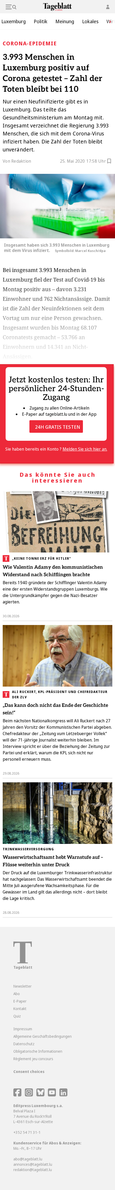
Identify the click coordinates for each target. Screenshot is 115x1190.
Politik (40, 21)
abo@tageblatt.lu (27, 1158)
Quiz (17, 1016)
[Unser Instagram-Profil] (29, 1094)
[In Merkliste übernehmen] (109, 162)
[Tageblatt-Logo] (22, 961)
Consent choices (28, 1071)
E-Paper (19, 1001)
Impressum (22, 1028)
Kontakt (19, 1008)
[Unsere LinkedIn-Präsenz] (63, 1094)
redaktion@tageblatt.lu (32, 1169)
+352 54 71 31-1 (27, 1132)
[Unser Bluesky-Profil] (40, 1094)
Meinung (64, 21)
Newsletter (22, 986)
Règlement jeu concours (33, 1058)
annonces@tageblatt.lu (32, 1164)
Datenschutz (23, 1043)
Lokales (90, 21)
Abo (16, 993)
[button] (108, 21)
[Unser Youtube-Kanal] (52, 1094)
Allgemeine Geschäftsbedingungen (42, 1036)
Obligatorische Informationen (37, 1051)
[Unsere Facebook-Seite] (17, 1094)
